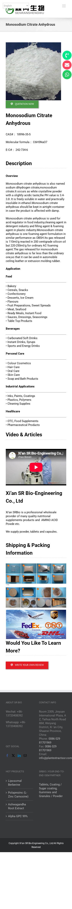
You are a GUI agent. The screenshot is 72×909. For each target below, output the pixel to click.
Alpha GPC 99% (18, 816)
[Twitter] (13, 755)
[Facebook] (7, 755)
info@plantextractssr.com (55, 758)
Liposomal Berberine (15, 782)
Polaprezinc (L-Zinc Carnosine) (18, 794)
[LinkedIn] (19, 755)
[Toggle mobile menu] (64, 6)
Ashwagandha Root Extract (17, 806)
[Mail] (25, 755)
